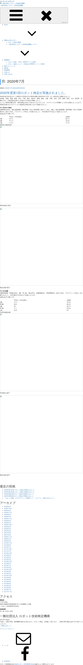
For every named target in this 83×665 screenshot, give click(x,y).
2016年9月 (7, 555)
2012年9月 (7, 583)
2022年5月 (7, 529)
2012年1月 (7, 590)
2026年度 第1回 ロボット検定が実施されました (19, 490)
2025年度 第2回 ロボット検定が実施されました (19, 492)
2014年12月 (8, 569)
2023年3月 (7, 523)
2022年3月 (7, 531)
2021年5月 (7, 533)
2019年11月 (8, 543)
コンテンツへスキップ (7, 1)
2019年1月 (7, 547)
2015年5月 (7, 567)
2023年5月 (7, 521)
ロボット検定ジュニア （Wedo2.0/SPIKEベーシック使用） (27, 64)
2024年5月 (7, 514)
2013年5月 (7, 579)
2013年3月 (7, 581)
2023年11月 (8, 519)
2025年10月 (8, 508)
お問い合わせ (8, 74)
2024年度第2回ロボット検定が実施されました (19, 496)
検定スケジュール (9, 66)
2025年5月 (7, 510)
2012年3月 (7, 585)
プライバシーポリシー (7, 629)
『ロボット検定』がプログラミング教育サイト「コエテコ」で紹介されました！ (29, 498)
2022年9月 (7, 527)
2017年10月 (8, 549)
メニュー (64, 22)
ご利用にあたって (5, 626)
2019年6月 (7, 545)
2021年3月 (7, 535)
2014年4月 (7, 573)
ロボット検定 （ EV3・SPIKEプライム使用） (22, 62)
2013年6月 (7, 577)
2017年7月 (7, 551)
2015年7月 (7, 565)
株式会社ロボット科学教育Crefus (23, 664)
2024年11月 (8, 512)
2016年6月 (7, 557)
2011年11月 (8, 592)
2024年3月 (7, 516)
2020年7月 (7, 539)
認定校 (6, 68)
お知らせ (7, 72)
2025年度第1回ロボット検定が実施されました (19, 494)
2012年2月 (7, 587)
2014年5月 (7, 571)
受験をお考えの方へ (10, 40)
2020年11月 (8, 537)
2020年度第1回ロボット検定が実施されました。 (33, 92)
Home (6, 25)
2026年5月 (7, 506)
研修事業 (7, 70)
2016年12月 (8, 553)
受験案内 (7, 60)
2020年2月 (7, 541)
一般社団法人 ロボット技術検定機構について (22, 44)
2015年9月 (7, 563)
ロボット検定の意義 (14, 42)
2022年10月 (8, 525)
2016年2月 (7, 559)
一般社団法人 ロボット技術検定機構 (11, 5)
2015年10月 (8, 561)
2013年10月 (8, 575)
